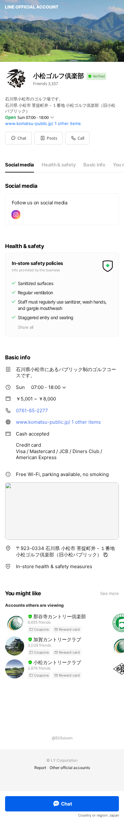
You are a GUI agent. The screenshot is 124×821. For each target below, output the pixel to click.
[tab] (19, 164)
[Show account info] (96, 76)
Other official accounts (70, 767)
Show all (25, 327)
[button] (48, 138)
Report (40, 767)
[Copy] (105, 555)
